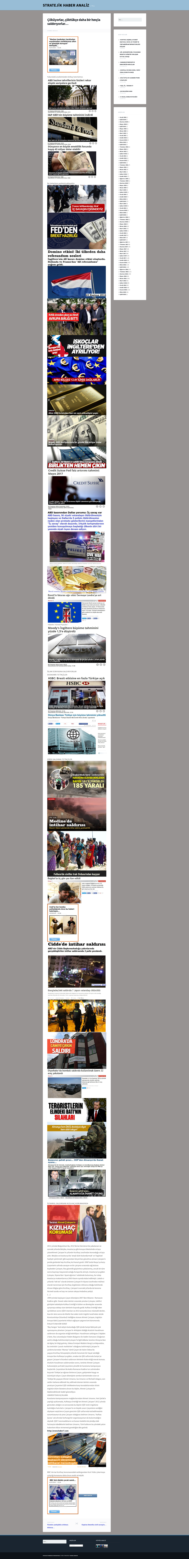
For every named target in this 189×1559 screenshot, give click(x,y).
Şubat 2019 (123, 206)
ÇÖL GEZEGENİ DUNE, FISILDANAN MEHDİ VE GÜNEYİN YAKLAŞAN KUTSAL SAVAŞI (130, 54)
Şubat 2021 (123, 174)
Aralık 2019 (123, 197)
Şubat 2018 (123, 231)
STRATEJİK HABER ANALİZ (66, 5)
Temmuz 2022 (124, 147)
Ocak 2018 (123, 233)
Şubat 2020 (123, 192)
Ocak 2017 (123, 258)
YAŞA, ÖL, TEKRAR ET (126, 86)
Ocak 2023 (123, 135)
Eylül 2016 (123, 267)
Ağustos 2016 (124, 269)
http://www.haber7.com (58, 1431)
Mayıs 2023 (123, 129)
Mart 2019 (123, 203)
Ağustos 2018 (124, 217)
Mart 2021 (123, 172)
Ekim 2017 (123, 237)
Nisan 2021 (123, 169)
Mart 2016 (123, 281)
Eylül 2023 (123, 126)
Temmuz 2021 (124, 165)
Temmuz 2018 (124, 219)
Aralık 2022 (123, 138)
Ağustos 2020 (124, 179)
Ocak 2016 (123, 285)
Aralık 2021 (123, 158)
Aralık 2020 (123, 176)
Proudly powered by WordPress (51, 1555)
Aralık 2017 (123, 235)
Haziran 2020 (124, 183)
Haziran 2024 (124, 122)
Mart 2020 (123, 190)
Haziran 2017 (124, 247)
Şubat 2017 (123, 256)
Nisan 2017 (123, 251)
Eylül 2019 (123, 201)
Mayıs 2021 (123, 167)
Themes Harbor (73, 1555)
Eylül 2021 (123, 163)
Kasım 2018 (123, 210)
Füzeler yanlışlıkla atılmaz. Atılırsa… (58, 1525)
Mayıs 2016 (123, 276)
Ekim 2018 (123, 213)
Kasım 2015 (123, 290)
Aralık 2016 (123, 260)
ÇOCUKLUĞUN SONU (126, 91)
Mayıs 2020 (123, 185)
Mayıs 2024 (123, 124)
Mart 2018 (123, 228)
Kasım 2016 (123, 262)
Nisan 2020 (123, 188)
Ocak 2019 (123, 208)
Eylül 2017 (123, 240)
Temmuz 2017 (124, 244)
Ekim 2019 (123, 199)
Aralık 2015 (123, 287)
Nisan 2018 (123, 226)
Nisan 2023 (123, 131)
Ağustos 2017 (124, 242)
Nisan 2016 (123, 278)
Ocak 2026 (123, 117)
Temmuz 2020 (124, 181)
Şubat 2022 (123, 154)
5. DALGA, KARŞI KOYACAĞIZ (128, 97)
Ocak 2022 (123, 156)
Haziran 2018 (124, 222)
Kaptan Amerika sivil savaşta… (94, 1524)
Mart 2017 (123, 253)
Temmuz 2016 (124, 272)
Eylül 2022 (123, 144)
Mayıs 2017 (123, 249)
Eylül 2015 (123, 294)
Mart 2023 (123, 133)
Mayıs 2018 (123, 224)
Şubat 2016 (123, 283)
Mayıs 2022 (123, 149)
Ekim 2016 (123, 265)
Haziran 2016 (124, 274)
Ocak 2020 (123, 194)
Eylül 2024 (123, 119)
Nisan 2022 (123, 151)
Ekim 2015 (123, 292)
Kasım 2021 (123, 160)
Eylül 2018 (123, 215)
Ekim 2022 (123, 142)
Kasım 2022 (123, 140)
